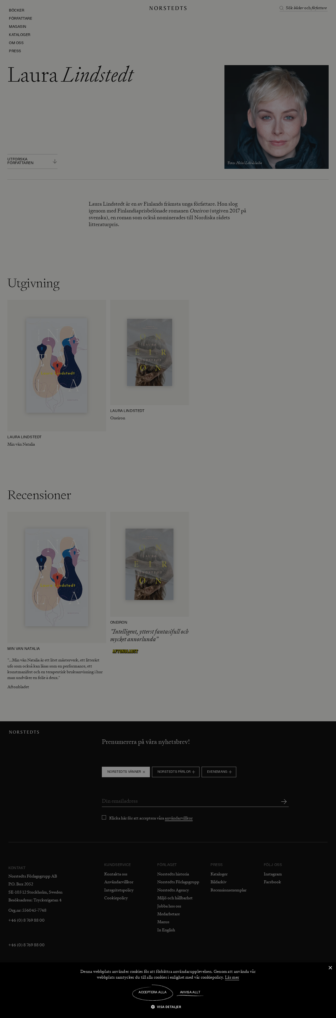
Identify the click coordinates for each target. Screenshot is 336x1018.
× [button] (330, 968)
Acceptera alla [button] (153, 992)
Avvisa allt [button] (190, 992)
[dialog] (168, 509)
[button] (168, 1006)
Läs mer (232, 977)
